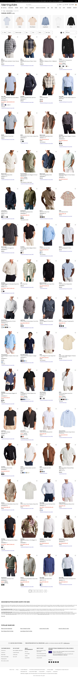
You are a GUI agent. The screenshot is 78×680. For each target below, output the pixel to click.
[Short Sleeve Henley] (10, 418)
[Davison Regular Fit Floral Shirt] (49, 308)
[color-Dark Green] (3, 400)
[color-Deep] (2, 217)
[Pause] (76, 1)
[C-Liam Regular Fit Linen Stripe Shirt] (49, 342)
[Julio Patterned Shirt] (68, 198)
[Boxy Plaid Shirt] (29, 270)
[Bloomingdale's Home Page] (9, 5)
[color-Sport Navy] (40, 585)
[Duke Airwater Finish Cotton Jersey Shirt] (29, 123)
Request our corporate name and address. (50, 673)
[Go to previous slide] (2, 1)
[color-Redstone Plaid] (23, 585)
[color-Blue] (21, 361)
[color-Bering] (24, 399)
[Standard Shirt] (10, 198)
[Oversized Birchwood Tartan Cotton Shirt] (29, 46)
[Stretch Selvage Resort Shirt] (49, 161)
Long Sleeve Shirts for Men (26, 631)
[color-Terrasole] (23, 436)
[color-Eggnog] (23, 180)
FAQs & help (3, 654)
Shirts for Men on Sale (64, 628)
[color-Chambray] (3, 327)
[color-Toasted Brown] (21, 326)
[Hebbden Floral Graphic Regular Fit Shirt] (10, 380)
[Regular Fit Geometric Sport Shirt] (49, 270)
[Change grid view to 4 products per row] (61, 33)
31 (45, 591)
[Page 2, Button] (48, 591)
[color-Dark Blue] (2, 400)
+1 (29, 472)
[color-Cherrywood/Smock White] (42, 101)
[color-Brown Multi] (23, 361)
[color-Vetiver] (26, 472)
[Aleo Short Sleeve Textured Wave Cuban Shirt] (68, 454)
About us (26, 651)
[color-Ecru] (21, 141)
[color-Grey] (3, 474)
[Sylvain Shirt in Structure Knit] (68, 46)
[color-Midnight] (3, 584)
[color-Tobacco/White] (40, 471)
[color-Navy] (5, 105)
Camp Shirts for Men (44, 628)
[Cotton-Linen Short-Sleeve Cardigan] (29, 342)
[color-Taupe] (23, 252)
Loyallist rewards (16, 652)
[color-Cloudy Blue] (40, 510)
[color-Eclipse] (63, 66)
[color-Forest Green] (63, 326)
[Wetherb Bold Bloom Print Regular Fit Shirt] (29, 526)
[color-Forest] (2, 584)
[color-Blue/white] (44, 471)
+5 (68, 66)
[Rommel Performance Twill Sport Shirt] (68, 565)
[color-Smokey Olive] (44, 217)
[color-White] (61, 66)
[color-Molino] (21, 436)
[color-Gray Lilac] (26, 399)
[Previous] (2, 46)
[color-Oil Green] (21, 180)
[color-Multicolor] (61, 143)
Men (4, 10)
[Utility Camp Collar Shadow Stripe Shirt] (29, 490)
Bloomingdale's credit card (17, 650)
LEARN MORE (60, 1)
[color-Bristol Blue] (24, 361)
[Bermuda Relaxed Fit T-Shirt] (68, 234)
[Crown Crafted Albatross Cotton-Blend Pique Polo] (10, 84)
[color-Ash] (2, 327)
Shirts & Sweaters (9, 10)
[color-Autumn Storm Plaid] (21, 585)
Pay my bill (15, 656)
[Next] (17, 46)
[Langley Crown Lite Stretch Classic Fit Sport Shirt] (68, 84)
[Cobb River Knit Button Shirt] (10, 565)
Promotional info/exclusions (58, 654)
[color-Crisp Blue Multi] (40, 252)
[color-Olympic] (65, 66)
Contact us (3, 652)
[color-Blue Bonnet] (24, 472)
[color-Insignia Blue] (23, 472)
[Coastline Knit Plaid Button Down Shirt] (10, 490)
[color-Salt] (42, 398)
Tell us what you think (5, 660)
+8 (10, 327)
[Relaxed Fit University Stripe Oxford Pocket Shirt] (68, 418)
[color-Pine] (21, 218)
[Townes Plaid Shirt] (49, 84)
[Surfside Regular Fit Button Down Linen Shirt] (10, 342)
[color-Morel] (66, 66)
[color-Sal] (23, 326)
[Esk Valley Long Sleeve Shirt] (29, 198)
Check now (65, 654)
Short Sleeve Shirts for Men (7, 631)
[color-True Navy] (42, 217)
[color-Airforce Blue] (59, 326)
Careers (26, 655)
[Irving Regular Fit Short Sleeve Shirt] (29, 380)
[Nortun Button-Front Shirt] (10, 454)
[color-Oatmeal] (28, 472)
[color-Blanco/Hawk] (40, 101)
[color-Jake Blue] (2, 362)
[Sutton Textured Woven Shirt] (49, 418)
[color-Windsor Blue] (42, 510)
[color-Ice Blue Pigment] (3, 217)
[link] (10, 62)
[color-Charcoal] (44, 398)
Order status (15, 654)
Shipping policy (4, 658)
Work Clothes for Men (25, 628)
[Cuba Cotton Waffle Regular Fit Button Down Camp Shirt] (68, 342)
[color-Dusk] (8, 327)
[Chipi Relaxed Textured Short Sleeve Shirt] (10, 526)
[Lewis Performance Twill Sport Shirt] (49, 490)
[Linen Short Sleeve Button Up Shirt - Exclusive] (29, 454)
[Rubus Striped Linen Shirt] (49, 454)
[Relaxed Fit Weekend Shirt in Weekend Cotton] (49, 46)
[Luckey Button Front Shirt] (49, 526)
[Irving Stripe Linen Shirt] (49, 234)
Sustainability (27, 657)
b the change (27, 653)
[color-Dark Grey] (59, 143)
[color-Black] (59, 66)
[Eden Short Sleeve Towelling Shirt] (68, 308)
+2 (10, 104)
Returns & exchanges (4, 656)
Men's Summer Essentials (6, 628)
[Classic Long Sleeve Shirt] (10, 161)
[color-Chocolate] (61, 326)
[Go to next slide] (74, 1)
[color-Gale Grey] (8, 105)
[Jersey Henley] (49, 380)
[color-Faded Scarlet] (3, 105)
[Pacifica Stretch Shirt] (68, 526)
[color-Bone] (40, 217)
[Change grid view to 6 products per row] (63, 32)
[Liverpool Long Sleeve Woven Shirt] (68, 490)
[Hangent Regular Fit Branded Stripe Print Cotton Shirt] (10, 270)
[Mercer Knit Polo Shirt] (49, 198)
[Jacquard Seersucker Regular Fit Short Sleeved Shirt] (29, 161)
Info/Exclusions (66, 643)
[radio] (60, 66)
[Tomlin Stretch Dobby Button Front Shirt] (29, 308)
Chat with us (3, 650)
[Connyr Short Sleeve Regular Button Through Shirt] (29, 234)
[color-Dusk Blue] (2, 105)
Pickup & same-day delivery (41, 655)
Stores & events (39, 657)
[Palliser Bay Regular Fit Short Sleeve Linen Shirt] (68, 161)
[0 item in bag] (76, 4)
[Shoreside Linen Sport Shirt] (49, 565)
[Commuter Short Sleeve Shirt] (68, 270)
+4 (29, 399)
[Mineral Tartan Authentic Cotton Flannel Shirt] (10, 46)
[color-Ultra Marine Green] (66, 399)
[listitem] (39, 1)
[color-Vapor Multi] (42, 252)
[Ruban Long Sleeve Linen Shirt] (68, 380)
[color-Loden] (5, 327)
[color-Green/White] (42, 471)
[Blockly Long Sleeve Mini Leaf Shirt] (29, 84)
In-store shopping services (41, 653)
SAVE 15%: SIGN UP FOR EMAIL (16, 643)
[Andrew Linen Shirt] (29, 418)
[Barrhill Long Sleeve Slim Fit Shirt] (10, 308)
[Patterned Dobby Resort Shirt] (49, 123)
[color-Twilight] (7, 327)
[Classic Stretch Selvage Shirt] (10, 234)
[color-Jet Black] (2, 437)
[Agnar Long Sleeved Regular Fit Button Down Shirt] (68, 123)
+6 (68, 399)
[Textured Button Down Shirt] (10, 123)
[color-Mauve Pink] (65, 399)
